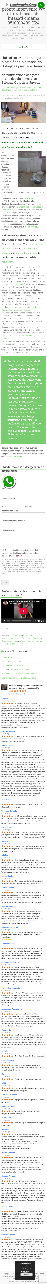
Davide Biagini (7, 876)
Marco (4, 1074)
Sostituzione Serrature (31, 638)
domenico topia (7, 1060)
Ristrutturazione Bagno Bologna (14, 665)
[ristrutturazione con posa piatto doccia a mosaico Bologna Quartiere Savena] (23, 103)
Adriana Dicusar (8, 943)
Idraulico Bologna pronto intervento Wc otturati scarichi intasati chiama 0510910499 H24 (23, 13)
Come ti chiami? (9, 498)
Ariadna (4, 855)
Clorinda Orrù (7, 1030)
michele (4, 698)
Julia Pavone (6, 799)
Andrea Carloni (7, 887)
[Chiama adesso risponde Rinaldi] (41, 5)
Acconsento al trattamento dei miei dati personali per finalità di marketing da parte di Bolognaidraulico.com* (20, 553)
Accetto (26, 1274)
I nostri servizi (7, 657)
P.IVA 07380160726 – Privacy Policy (27, 1281)
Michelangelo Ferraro (10, 927)
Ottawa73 (5, 1129)
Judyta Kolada (7, 1206)
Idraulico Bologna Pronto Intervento (19, 87)
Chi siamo (11, 1281)
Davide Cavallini (8, 1152)
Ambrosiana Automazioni (11, 1009)
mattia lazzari (6, 827)
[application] (23, 611)
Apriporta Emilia (8, 1106)
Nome (4, 506)
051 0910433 (14, 635)
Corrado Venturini (8, 1176)
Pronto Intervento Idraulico (12, 661)
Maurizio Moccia (8, 731)
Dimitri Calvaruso (8, 906)
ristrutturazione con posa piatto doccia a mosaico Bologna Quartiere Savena (20, 78)
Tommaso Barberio (9, 811)
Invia (5, 583)
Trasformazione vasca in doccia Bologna (18, 678)
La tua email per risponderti (14, 520)
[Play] (4, 621)
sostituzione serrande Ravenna (14, 644)
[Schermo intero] (42, 621)
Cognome (28, 506)
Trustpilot (5, 628)
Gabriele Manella (8, 1234)
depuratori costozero (10, 962)
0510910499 (7, 142)
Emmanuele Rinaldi (9, 1094)
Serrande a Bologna (9, 641)
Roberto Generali (8, 745)
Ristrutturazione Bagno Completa (15, 669)
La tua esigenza (9, 530)
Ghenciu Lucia (7, 841)
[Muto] (38, 621)
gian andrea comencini (10, 988)
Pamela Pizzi (6, 1117)
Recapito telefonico (10, 511)
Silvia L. (4, 1051)
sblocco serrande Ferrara (30, 641)
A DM (3, 1083)
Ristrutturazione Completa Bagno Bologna (19, 90)
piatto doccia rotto (26, 252)
